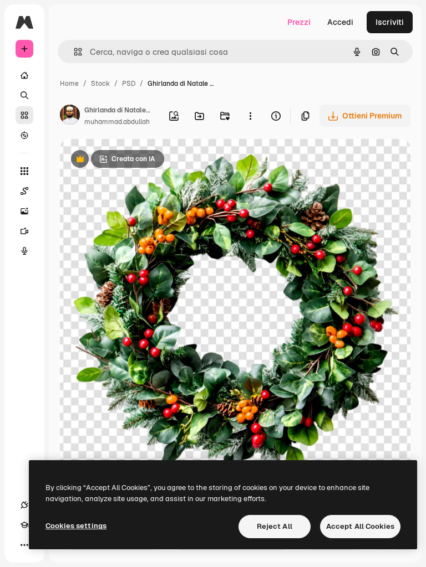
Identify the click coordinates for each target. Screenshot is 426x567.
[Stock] (24, 115)
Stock (100, 83)
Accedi (340, 22)
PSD (128, 83)
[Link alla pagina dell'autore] (70, 116)
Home (69, 83)
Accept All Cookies (360, 526)
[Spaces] (24, 191)
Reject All (274, 526)
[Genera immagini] (24, 211)
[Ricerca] (24, 95)
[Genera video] (24, 231)
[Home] (24, 75)
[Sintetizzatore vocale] (24, 251)
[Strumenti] (24, 171)
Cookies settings (75, 525)
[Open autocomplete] (73, 52)
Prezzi (299, 22)
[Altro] (24, 545)
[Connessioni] (24, 505)
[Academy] (24, 525)
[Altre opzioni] (250, 116)
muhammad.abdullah (117, 121)
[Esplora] (24, 135)
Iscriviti (390, 22)
